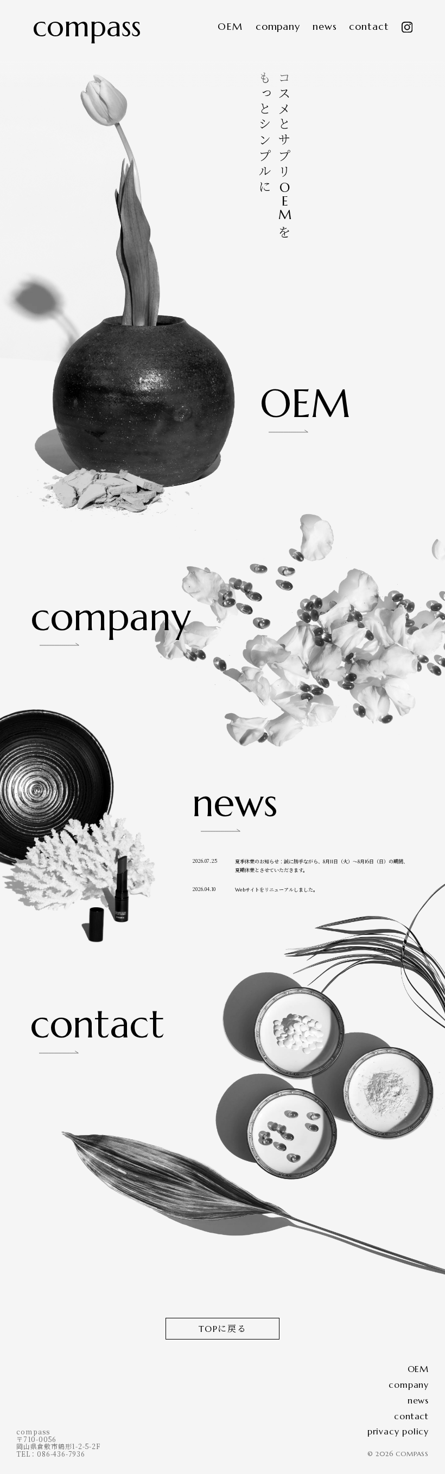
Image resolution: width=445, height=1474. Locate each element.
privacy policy (398, 1431)
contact (369, 27)
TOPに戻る (223, 1328)
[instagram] (407, 27)
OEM (230, 27)
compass (87, 26)
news (325, 27)
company (278, 27)
